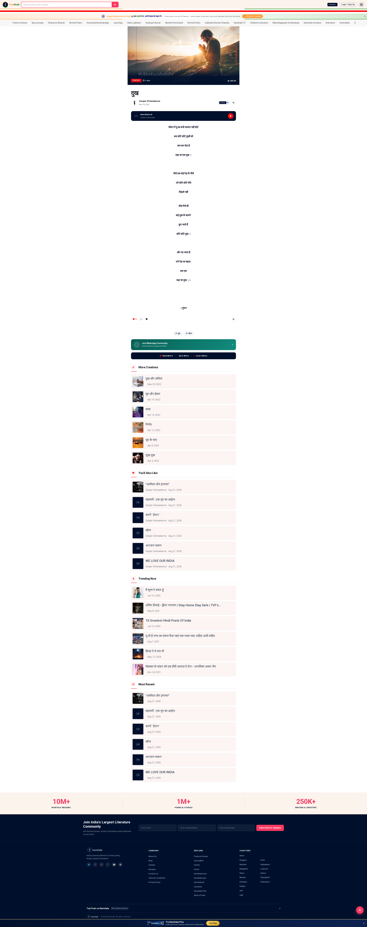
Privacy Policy (154, 882)
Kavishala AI (199, 882)
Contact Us (153, 873)
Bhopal (242, 877)
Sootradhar (198, 860)
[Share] (233, 102)
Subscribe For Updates (270, 828)
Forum (196, 869)
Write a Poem (199, 895)
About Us (153, 856)
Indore (263, 873)
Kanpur (242, 886)
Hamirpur (243, 882)
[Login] (360, 910)
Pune (262, 860)
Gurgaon (243, 860)
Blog (150, 860)
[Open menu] (361, 4)
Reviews (152, 869)
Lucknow (264, 869)
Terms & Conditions (157, 878)
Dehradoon (265, 882)
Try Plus (213, 923)
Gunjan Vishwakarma (149, 101)
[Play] (230, 116)
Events (197, 865)
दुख (179, 333)
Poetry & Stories (201, 856)
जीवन (190, 333)
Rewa (242, 873)
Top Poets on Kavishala (183, 908)
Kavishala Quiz (200, 878)
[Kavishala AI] (332, 4)
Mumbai (243, 864)
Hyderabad (265, 864)
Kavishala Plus (200, 891)
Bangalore (244, 869)
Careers (152, 865)
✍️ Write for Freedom (252, 16)
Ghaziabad (265, 877)
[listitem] (89, 864)
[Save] (146, 319)
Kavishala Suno (200, 873)
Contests (198, 886)
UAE (241, 895)
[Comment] (141, 319)
